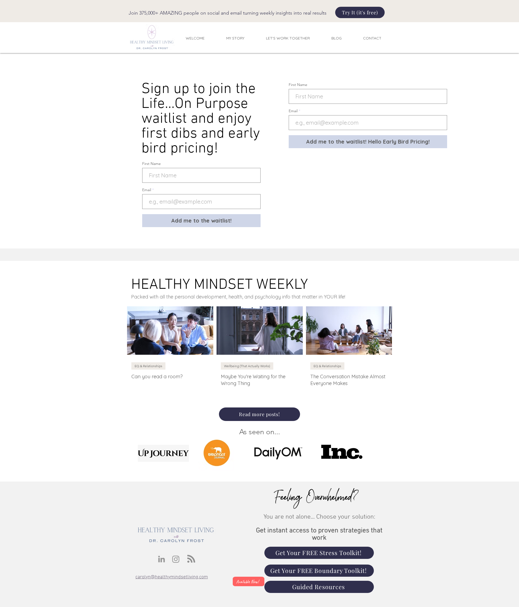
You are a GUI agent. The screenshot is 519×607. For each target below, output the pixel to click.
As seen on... (259, 431)
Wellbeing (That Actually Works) (247, 366)
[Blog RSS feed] (191, 559)
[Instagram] (176, 559)
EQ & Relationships (148, 366)
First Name (151, 163)
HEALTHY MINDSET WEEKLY (219, 285)
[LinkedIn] (161, 559)
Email (147, 190)
